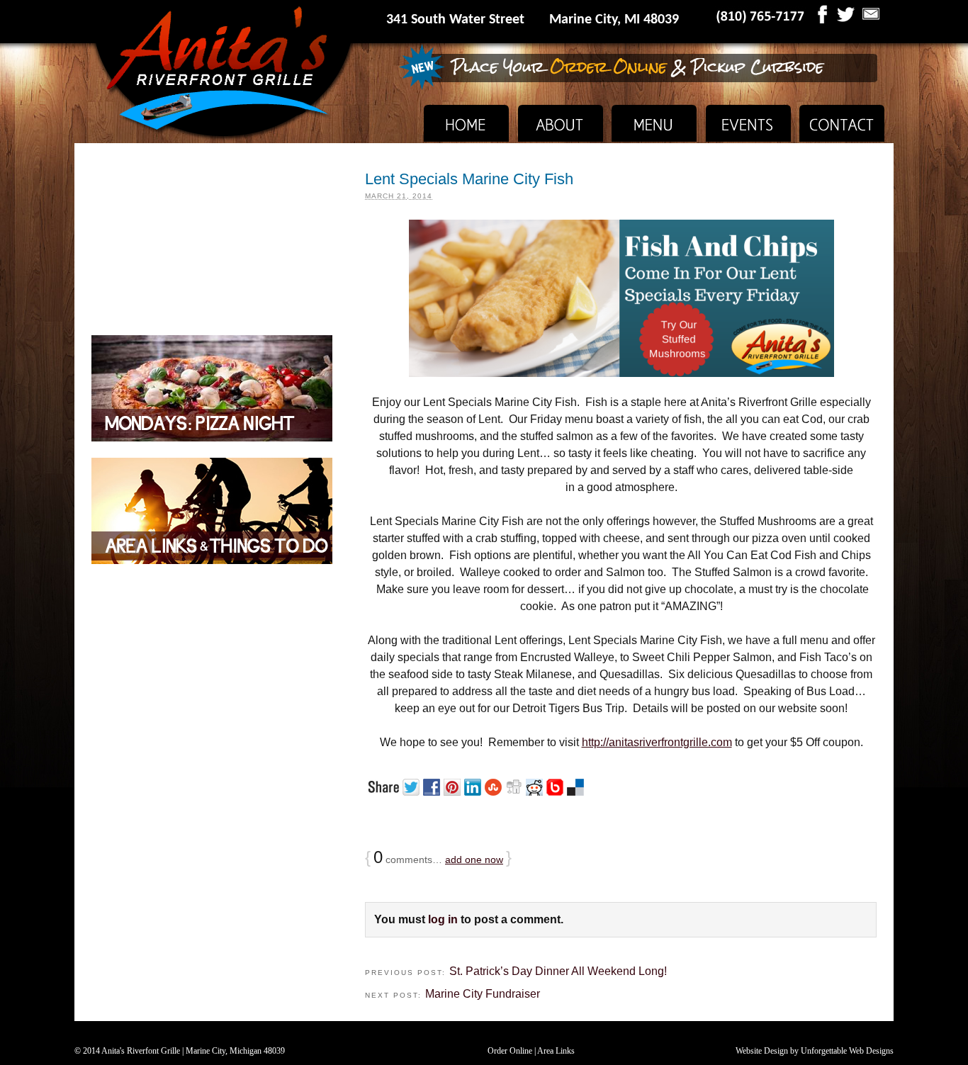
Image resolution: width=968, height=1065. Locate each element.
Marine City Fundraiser (482, 994)
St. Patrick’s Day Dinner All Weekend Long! (558, 971)
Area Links (556, 1051)
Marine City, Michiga (221, 1051)
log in (443, 919)
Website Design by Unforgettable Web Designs (815, 1051)
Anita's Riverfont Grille (140, 1051)
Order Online (510, 1051)
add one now (474, 859)
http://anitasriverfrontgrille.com (657, 742)
